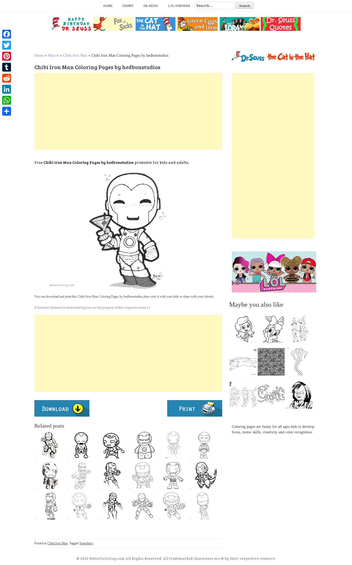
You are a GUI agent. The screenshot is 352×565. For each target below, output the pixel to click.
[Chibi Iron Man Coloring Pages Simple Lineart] (80, 445)
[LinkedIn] (6, 89)
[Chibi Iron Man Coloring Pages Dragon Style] (204, 475)
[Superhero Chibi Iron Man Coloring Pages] (142, 506)
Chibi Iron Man (75, 55)
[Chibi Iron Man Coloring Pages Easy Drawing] (204, 445)
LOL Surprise (179, 5)
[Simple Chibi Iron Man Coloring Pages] (142, 445)
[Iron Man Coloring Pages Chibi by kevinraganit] (50, 475)
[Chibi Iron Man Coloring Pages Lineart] (142, 475)
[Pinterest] (6, 56)
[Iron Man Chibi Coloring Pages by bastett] (50, 445)
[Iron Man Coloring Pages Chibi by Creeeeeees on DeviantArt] (111, 506)
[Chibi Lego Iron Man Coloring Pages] (80, 475)
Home (107, 5)
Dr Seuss (151, 5)
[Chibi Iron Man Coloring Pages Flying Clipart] (50, 506)
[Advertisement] (128, 111)
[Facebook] (6, 34)
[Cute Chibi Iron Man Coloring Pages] (204, 506)
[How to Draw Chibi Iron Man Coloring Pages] (80, 506)
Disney (128, 5)
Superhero (86, 543)
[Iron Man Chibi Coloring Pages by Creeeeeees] (111, 475)
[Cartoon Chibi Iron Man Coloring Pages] (173, 475)
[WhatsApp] (6, 100)
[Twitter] (6, 45)
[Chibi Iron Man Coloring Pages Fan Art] (111, 445)
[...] (245, 330)
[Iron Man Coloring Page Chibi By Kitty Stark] (173, 445)
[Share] (6, 111)
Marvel (53, 55)
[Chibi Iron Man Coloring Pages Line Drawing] (173, 506)
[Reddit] (6, 78)
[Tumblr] (6, 67)
